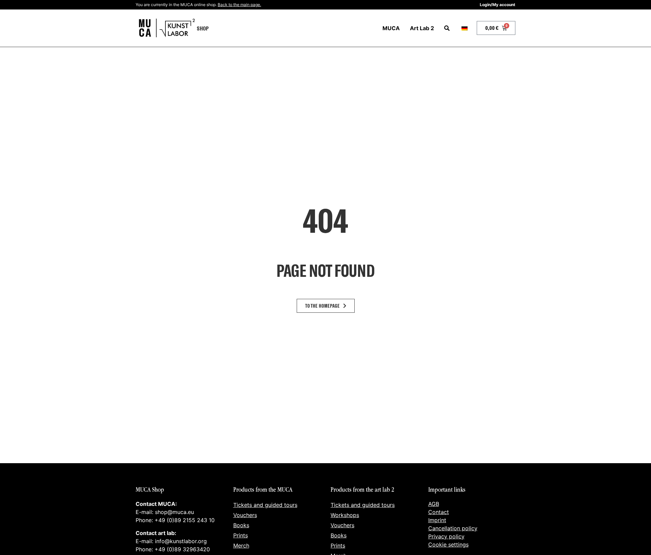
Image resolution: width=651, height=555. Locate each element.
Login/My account (497, 4)
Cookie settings (448, 544)
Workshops (345, 515)
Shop (203, 28)
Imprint (437, 520)
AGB (433, 503)
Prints (240, 535)
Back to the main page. (239, 4)
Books (241, 525)
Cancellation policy (452, 528)
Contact (438, 512)
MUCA (391, 28)
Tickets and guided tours (265, 504)
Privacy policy (446, 536)
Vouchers (245, 515)
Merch (241, 545)
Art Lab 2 (422, 28)
